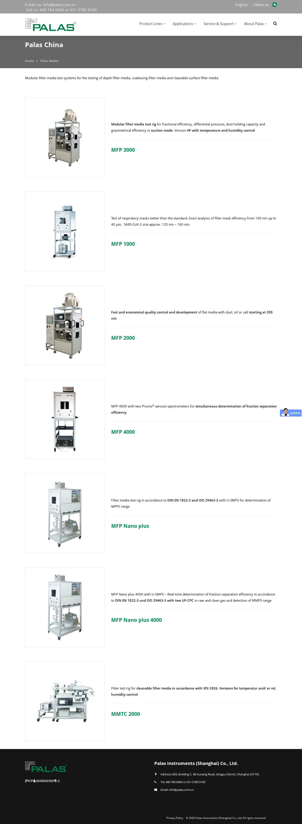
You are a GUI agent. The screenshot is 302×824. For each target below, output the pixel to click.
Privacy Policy (174, 818)
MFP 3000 (123, 149)
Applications (183, 23)
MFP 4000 (123, 431)
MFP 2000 (123, 337)
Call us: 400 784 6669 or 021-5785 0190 (61, 10)
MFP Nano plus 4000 (136, 619)
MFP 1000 (123, 243)
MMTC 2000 (125, 713)
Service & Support (219, 23)
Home (29, 61)
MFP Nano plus (130, 525)
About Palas (254, 23)
